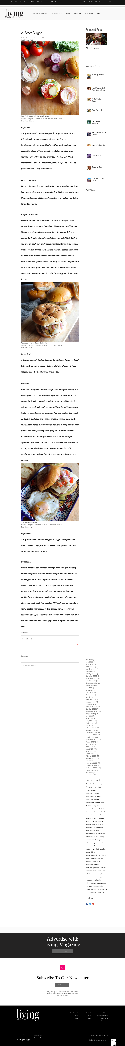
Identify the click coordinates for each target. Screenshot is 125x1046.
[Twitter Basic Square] (90, 904)
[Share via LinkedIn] (32, 639)
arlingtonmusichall (98, 821)
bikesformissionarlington (93, 855)
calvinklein (89, 874)
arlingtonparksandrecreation (94, 824)
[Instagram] (62, 967)
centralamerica (101, 883)
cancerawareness (91, 877)
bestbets (88, 849)
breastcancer (96, 861)
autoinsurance (100, 833)
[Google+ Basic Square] (93, 904)
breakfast (88, 861)
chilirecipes (103, 889)
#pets (102, 802)
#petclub (97, 802)
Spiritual (102, 812)
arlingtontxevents (98, 827)
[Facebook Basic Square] (87, 904)
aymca (96, 837)
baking (102, 837)
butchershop (101, 871)
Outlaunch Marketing (100, 1040)
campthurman (102, 874)
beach (87, 846)
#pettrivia (88, 806)
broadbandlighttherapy (92, 867)
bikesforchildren (90, 852)
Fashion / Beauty (91, 809)
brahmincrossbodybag (97, 858)
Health (102, 809)
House (88, 812)
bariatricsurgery (97, 840)
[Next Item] (104, 39)
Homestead (24, 632)
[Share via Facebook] (22, 639)
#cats (87, 784)
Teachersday (89, 815)
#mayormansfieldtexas (92, 799)
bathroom (89, 843)
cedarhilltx (97, 880)
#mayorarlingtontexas (92, 793)
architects (88, 821)
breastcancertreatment (92, 864)
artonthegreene (94, 830)
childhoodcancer (91, 889)
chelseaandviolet (98, 886)
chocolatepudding (91, 892)
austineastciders (90, 833)
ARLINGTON (11, 2)
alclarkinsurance (91, 818)
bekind (93, 846)
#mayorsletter (90, 802)
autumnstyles (89, 837)
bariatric (88, 840)
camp (94, 874)
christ (104, 892)
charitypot (89, 886)
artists (87, 830)
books (87, 858)
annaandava (100, 818)
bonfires (103, 855)
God (98, 809)
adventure (102, 815)
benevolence (99, 846)
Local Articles (95, 812)
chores (99, 892)
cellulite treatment (91, 883)
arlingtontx (89, 827)
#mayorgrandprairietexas (93, 796)
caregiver (100, 877)
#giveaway (89, 787)
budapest (103, 867)
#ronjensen (96, 806)
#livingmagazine (91, 790)
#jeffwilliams (97, 787)
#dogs (100, 784)
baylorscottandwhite (98, 843)
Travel (96, 815)
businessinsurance (91, 871)
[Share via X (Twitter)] (27, 639)
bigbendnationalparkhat (99, 849)
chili (98, 889)
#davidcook (93, 784)
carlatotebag (89, 880)
